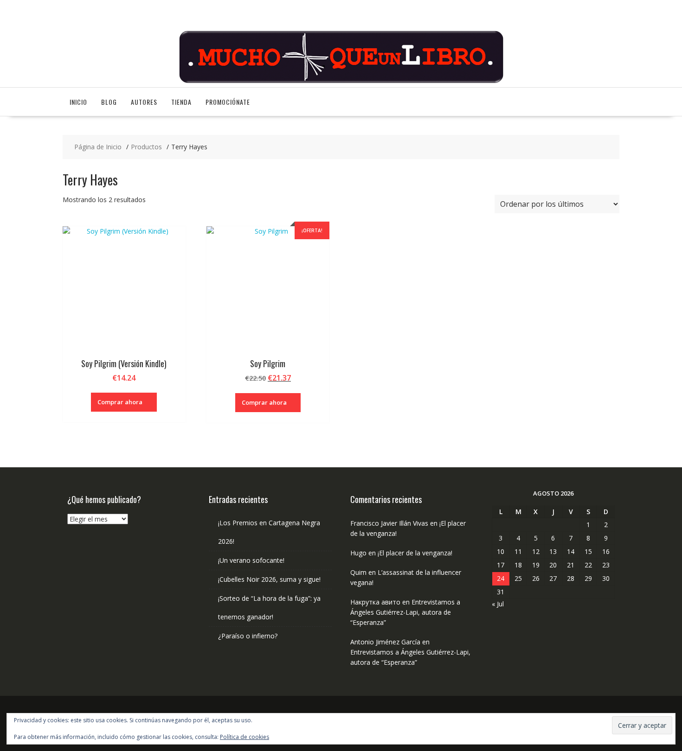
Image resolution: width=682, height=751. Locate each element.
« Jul (498, 603)
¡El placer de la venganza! (415, 552)
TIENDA (181, 102)
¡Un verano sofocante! (251, 560)
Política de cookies (244, 737)
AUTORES (144, 102)
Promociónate (228, 102)
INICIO (78, 102)
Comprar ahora (119, 402)
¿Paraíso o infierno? (247, 635)
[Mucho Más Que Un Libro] (341, 81)
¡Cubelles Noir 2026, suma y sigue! (269, 579)
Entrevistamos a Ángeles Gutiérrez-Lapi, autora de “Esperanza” (405, 612)
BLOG (109, 102)
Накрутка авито (375, 602)
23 (606, 564)
